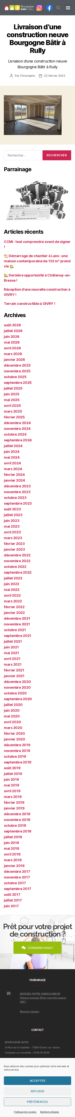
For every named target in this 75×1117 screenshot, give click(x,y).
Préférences (37, 1102)
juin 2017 (11, 906)
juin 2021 (11, 647)
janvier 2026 (14, 360)
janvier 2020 (14, 739)
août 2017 (12, 894)
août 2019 (12, 768)
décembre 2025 (17, 365)
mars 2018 (13, 860)
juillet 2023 (13, 515)
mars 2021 (13, 664)
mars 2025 (13, 411)
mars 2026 (13, 354)
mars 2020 (13, 728)
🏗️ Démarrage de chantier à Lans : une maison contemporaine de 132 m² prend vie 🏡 (37, 261)
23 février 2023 (54, 75)
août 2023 (12, 509)
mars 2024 (13, 469)
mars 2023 (13, 538)
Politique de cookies (25, 1111)
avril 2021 (12, 659)
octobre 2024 (15, 434)
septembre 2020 (18, 699)
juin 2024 (11, 452)
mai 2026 (12, 342)
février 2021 (14, 670)
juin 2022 (11, 584)
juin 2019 (11, 779)
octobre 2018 (15, 825)
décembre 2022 (17, 555)
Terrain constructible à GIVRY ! (29, 304)
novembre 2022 (17, 561)
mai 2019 (11, 785)
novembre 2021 (17, 624)
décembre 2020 (17, 682)
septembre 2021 (17, 636)
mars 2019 (13, 797)
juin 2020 (12, 710)
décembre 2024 (17, 423)
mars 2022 (13, 601)
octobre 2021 (15, 630)
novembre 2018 (17, 820)
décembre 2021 (17, 618)
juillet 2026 (13, 331)
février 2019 (14, 802)
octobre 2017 (15, 883)
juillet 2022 (13, 578)
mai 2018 (11, 848)
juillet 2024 (13, 446)
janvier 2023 (14, 549)
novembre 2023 (17, 492)
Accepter (37, 1080)
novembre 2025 (17, 371)
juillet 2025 (13, 388)
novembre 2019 (17, 751)
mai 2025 (12, 400)
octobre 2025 (15, 377)
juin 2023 (11, 521)
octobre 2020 (15, 693)
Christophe (27, 75)
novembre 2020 (17, 687)
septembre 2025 (18, 383)
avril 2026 (12, 348)
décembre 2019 (17, 745)
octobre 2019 (15, 756)
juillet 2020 (13, 705)
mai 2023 (12, 526)
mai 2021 (11, 653)
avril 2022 (12, 595)
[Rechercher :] (21, 156)
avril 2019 (12, 791)
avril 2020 (12, 722)
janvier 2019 (14, 808)
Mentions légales (49, 1111)
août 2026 (12, 325)
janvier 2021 (14, 676)
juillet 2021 (13, 641)
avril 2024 (12, 463)
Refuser (37, 1091)
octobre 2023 (15, 498)
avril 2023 (12, 532)
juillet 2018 (13, 837)
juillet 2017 (13, 900)
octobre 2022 (15, 567)
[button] (58, 8)
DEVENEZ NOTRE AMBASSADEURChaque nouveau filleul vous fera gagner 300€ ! (43, 997)
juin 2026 (11, 337)
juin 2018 (11, 843)
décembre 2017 (17, 871)
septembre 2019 (17, 762)
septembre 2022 (18, 572)
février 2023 (14, 544)
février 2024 (14, 475)
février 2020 (14, 733)
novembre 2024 (17, 429)
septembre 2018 (17, 831)
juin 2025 (11, 394)
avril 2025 (12, 406)
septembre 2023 (18, 503)
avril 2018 (12, 854)
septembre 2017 (17, 889)
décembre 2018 (17, 814)
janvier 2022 (14, 613)
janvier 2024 (14, 480)
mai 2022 (11, 590)
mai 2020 (12, 716)
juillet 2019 (13, 774)
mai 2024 (12, 457)
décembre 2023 (17, 486)
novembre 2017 (17, 877)
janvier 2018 (14, 866)
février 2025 (14, 417)
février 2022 (14, 607)
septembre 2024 (18, 440)
